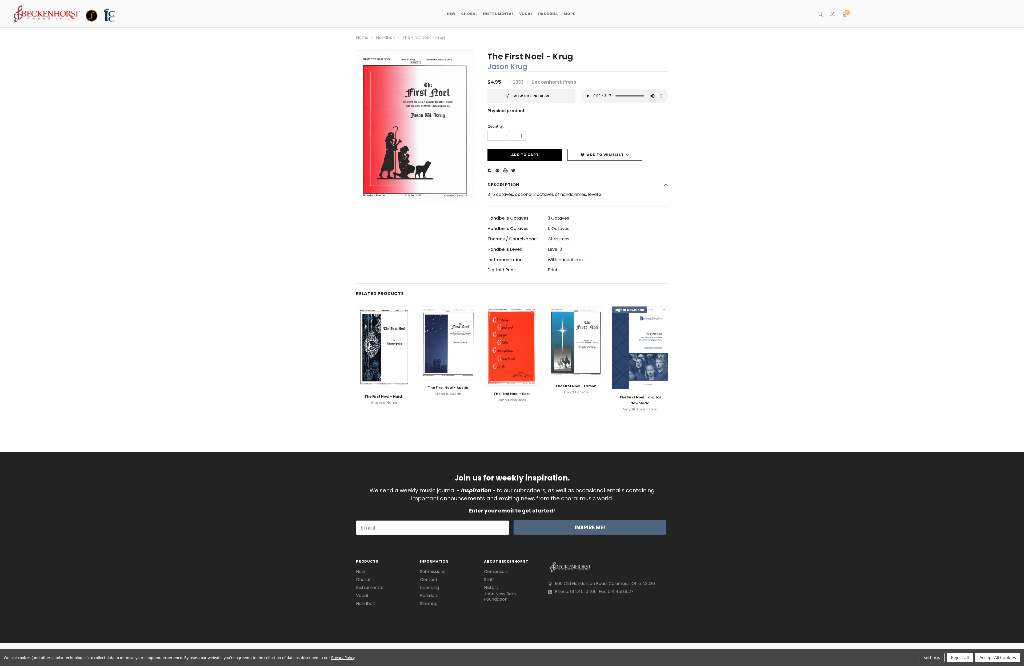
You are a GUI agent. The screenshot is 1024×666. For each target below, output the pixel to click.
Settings (931, 657)
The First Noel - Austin (448, 387)
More (569, 13)
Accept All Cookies (997, 657)
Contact (429, 579)
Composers (496, 571)
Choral (363, 579)
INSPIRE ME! (590, 527)
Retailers (429, 595)
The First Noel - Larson (576, 386)
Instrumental (369, 587)
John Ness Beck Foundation (500, 596)
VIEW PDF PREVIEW (531, 96)
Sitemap (429, 603)
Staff (489, 579)
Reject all (960, 657)
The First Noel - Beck (512, 393)
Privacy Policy (342, 657)
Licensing (429, 587)
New (451, 13)
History (491, 587)
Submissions (432, 571)
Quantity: (495, 126)
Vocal (362, 595)
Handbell (365, 603)
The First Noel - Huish (384, 396)
